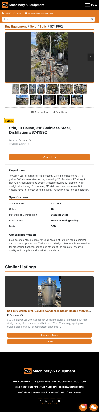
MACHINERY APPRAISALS (32, 392)
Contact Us (49, 157)
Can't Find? (74, 392)
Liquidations (42, 381)
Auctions (80, 381)
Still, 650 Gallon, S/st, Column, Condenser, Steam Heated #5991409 (49, 310)
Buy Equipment (22, 381)
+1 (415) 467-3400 (13, 13)
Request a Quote (49, 335)
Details (49, 341)
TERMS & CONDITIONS (71, 387)
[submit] (92, 19)
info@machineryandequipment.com (42, 13)
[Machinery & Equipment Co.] (49, 370)
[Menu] (87, 4)
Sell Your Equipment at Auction (36, 387)
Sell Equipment (62, 381)
